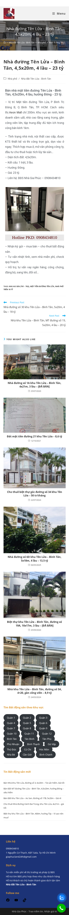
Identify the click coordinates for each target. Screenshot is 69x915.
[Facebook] (8, 901)
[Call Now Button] (61, 908)
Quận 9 (43, 728)
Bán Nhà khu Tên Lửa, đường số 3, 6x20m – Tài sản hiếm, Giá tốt (34, 782)
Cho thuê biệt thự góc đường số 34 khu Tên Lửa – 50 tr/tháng (34, 493)
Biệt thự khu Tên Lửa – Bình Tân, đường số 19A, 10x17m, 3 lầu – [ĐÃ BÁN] (34, 623)
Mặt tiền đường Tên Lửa (42, 286)
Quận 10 (12, 733)
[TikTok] (24, 901)
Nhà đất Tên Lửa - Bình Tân (36, 78)
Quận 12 (47, 733)
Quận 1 (11, 717)
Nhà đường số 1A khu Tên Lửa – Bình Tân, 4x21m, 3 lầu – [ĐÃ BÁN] (34, 384)
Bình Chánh (45, 754)
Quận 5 (27, 723)
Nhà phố (12, 78)
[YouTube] (16, 901)
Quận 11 (29, 733)
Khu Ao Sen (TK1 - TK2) (19, 286)
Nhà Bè (11, 754)
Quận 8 (27, 728)
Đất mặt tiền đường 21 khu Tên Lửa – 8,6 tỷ (34, 436)
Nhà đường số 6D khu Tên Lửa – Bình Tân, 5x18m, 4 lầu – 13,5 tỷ (34, 558)
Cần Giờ (27, 754)
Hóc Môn (44, 749)
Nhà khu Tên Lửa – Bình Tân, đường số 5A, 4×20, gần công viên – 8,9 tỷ (34, 691)
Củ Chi (27, 749)
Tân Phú (46, 738)
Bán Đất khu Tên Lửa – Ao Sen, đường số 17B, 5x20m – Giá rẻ (32, 798)
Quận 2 (27, 717)
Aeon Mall (15, 112)
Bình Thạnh (33, 744)
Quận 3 (43, 717)
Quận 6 (43, 723)
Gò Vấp (52, 744)
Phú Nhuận (13, 744)
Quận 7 (11, 728)
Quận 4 (11, 723)
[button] (8, 209)
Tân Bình (29, 738)
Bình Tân (12, 738)
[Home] (5, 42)
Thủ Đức (11, 749)
